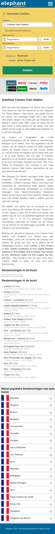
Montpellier (15, 476)
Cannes (7, 286)
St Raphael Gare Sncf (14, 346)
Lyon (12, 461)
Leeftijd (12, 60)
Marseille (14, 468)
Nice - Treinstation (12, 369)
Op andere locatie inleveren (18, 30)
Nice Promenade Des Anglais (18, 358)
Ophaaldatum (8, 35)
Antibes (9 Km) (25, 252)
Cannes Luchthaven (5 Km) (23, 249)
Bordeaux (14, 419)
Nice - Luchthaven (12, 330)
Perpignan (15, 511)
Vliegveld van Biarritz (20, 518)
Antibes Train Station (14, 319)
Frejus (7, 375)
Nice (6, 363)
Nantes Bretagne (18, 483)
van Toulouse (16, 454)
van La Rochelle (18, 447)
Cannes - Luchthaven (14, 300)
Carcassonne (16, 426)
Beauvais (14, 398)
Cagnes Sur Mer (11, 325)
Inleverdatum (8, 43)
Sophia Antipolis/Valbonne (16, 305)
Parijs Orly (15, 504)
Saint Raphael (10, 352)
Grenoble (14, 433)
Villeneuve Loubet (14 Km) (23, 255)
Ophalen (6, 20)
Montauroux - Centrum (14, 338)
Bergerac (14, 405)
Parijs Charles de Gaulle (22, 497)
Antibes (7, 313)
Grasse (7, 292)
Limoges (14, 440)
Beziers (14, 412)
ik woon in (10, 56)
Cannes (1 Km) (37, 245)
